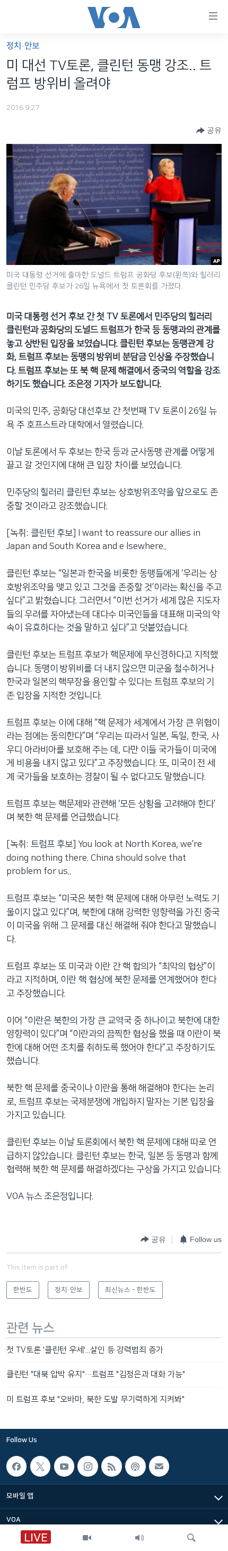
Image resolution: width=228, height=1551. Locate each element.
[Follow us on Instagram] (87, 1466)
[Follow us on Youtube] (64, 1466)
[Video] (87, 1537)
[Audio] (139, 1537)
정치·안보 (22, 45)
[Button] (209, 131)
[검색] (191, 1537)
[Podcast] (135, 1466)
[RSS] (111, 1466)
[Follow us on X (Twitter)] (40, 1466)
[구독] (159, 1466)
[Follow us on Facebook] (16, 1466)
